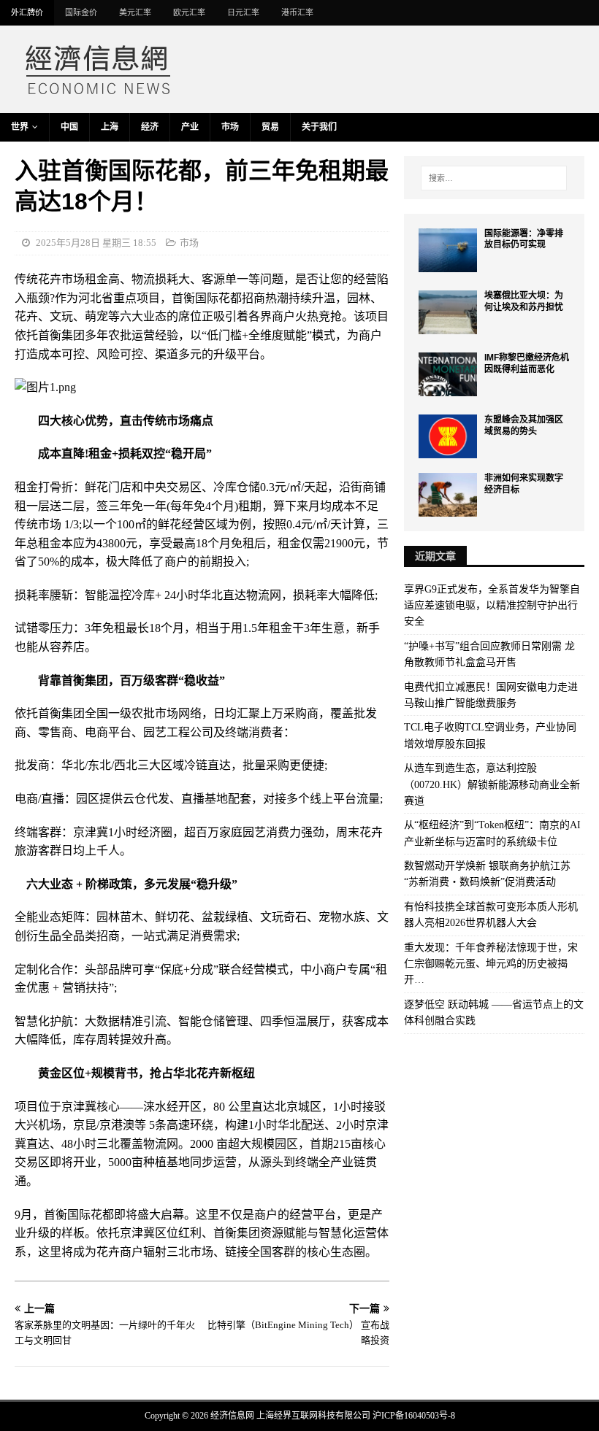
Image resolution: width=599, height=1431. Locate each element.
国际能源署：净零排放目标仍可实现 (523, 239)
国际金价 (81, 12)
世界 (19, 127)
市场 (230, 127)
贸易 (270, 127)
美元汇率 (135, 12)
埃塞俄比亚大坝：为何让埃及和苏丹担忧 (523, 301)
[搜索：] (494, 178)
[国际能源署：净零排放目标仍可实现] (448, 250)
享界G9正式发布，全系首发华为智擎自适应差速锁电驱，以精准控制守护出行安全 (492, 606)
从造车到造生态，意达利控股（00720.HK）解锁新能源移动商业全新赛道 (492, 784)
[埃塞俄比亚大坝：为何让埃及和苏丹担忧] (448, 312)
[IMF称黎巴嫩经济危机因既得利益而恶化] (448, 374)
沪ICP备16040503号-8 (414, 1416)
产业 (190, 127)
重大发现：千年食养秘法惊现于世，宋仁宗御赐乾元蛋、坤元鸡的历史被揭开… (491, 964)
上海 (109, 127)
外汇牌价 (27, 12)
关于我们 (319, 127)
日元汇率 (243, 12)
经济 (150, 127)
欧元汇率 (189, 12)
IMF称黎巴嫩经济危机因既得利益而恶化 (526, 363)
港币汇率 (297, 12)
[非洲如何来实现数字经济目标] (448, 495)
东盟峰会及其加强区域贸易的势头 (523, 425)
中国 (69, 127)
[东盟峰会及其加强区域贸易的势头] (448, 436)
